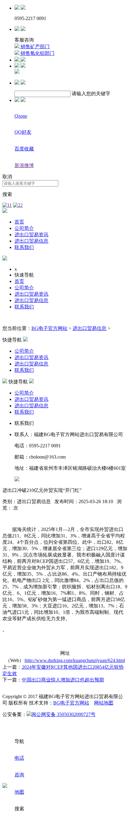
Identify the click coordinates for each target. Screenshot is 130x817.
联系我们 (24, 247)
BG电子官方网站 (49, 328)
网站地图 (103, 702)
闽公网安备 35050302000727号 (63, 714)
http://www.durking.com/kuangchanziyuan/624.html (75, 660)
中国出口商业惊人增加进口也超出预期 (63, 679)
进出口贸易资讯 (31, 234)
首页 (19, 221)
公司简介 (24, 228)
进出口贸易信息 (31, 241)
